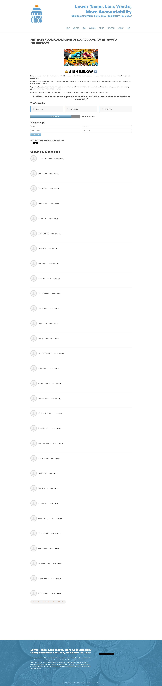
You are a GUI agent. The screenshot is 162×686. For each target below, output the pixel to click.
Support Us (111, 28)
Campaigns (92, 28)
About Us (76, 28)
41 (62, 602)
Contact (120, 28)
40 (59, 602)
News (84, 28)
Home (68, 28)
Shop (128, 28)
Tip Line (101, 28)
